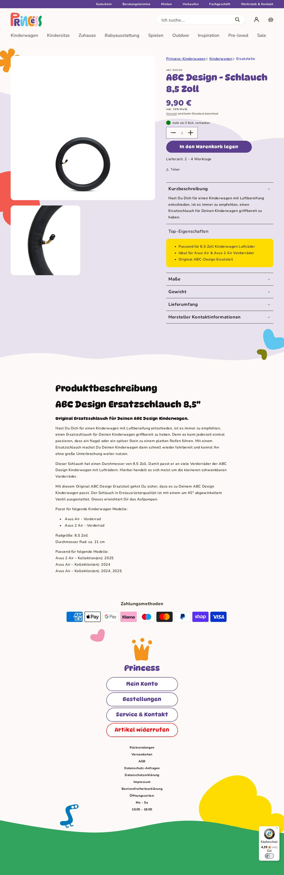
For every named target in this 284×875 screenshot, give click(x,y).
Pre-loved (238, 35)
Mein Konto (142, 684)
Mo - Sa (142, 802)
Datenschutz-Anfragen (142, 768)
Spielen (156, 35)
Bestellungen (142, 699)
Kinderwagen (24, 35)
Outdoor (180, 35)
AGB (142, 761)
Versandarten (142, 754)
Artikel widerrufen (142, 730)
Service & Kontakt (142, 714)
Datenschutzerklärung (142, 775)
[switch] (269, 856)
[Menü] (277, 829)
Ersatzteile (245, 58)
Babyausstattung (122, 35)
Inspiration (208, 35)
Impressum (142, 782)
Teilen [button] (175, 169)
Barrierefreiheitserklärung (142, 789)
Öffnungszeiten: (142, 796)
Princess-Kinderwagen (185, 58)
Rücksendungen (142, 747)
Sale (261, 35)
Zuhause (87, 35)
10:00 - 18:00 (142, 809)
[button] (200, 19)
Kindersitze (58, 35)
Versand (171, 113)
